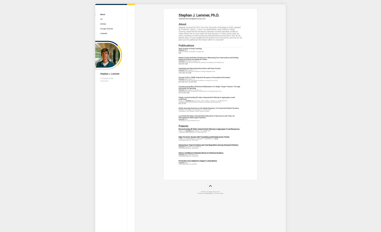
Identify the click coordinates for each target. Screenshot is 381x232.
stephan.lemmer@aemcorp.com (192, 18)
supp (183, 81)
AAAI (180, 72)
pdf (180, 53)
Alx (222, 193)
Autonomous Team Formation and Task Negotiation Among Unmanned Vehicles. (209, 145)
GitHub (103, 24)
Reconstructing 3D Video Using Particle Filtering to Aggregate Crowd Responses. (209, 129)
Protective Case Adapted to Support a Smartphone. (198, 161)
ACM (180, 63)
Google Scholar (106, 29)
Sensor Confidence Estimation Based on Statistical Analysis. (201, 153)
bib (183, 63)
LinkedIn (103, 33)
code (186, 63)
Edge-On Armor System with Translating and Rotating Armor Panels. (204, 137)
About (102, 14)
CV (101, 19)
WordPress (209, 193)
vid (189, 81)
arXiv (183, 72)
